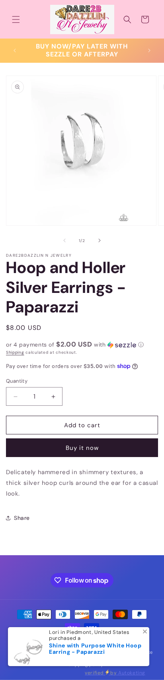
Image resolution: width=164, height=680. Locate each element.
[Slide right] (99, 240)
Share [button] (22, 517)
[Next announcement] (149, 50)
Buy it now (82, 448)
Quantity (16, 381)
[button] (16, 19)
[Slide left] (64, 240)
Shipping (15, 352)
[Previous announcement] (14, 50)
